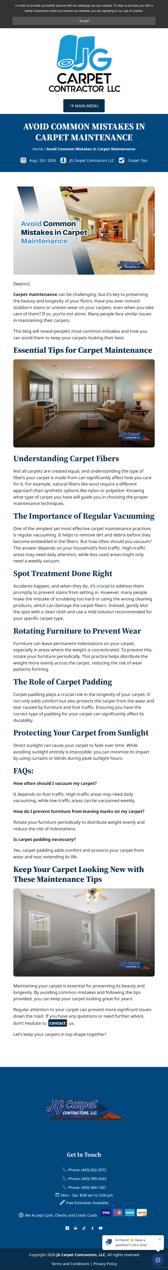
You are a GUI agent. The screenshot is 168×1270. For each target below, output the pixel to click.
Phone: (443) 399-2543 (86, 1178)
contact (57, 1023)
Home (38, 148)
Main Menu (86, 106)
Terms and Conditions (70, 1263)
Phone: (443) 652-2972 (86, 1169)
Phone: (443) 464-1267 (86, 1187)
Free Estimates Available (86, 1202)
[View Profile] (67, 1228)
